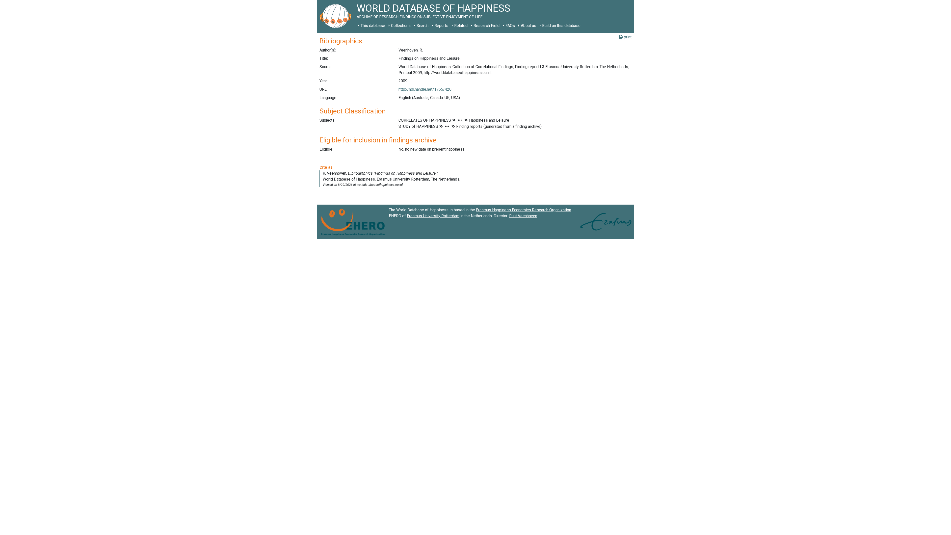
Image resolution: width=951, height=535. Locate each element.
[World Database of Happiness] (337, 16)
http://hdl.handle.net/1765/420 (424, 89)
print (627, 37)
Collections (401, 25)
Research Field (487, 25)
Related (461, 25)
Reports (441, 25)
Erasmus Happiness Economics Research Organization (523, 210)
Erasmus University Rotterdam (433, 216)
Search (422, 25)
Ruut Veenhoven (523, 216)
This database (373, 25)
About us (528, 25)
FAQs (510, 25)
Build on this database (561, 25)
